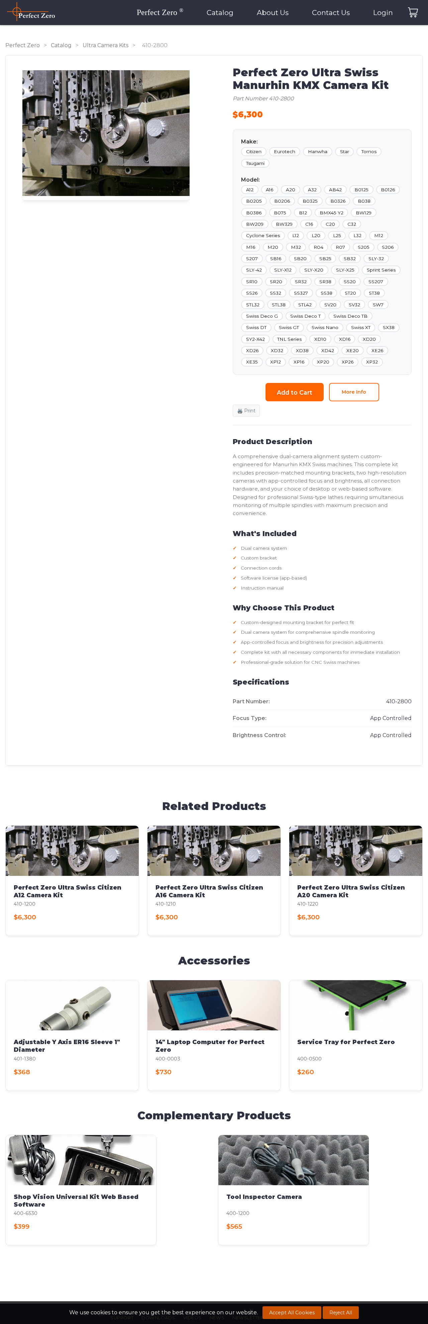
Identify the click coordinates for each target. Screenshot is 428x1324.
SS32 (275, 293)
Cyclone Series (263, 235)
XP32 (372, 362)
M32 (296, 247)
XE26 (377, 350)
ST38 (374, 293)
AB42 (335, 189)
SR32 (301, 281)
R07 (340, 247)
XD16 (344, 339)
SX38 (389, 327)
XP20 (323, 362)
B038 (364, 201)
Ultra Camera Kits (105, 45)
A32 (312, 189)
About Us (273, 12)
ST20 (350, 293)
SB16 (275, 258)
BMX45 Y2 (331, 212)
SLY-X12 (283, 270)
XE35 (252, 362)
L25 (337, 235)
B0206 (282, 201)
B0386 (253, 212)
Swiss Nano (325, 327)
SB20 (300, 258)
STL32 (252, 304)
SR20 (276, 281)
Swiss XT (360, 327)
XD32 (277, 350)
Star (344, 151)
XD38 (302, 350)
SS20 (350, 281)
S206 (388, 247)
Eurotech (284, 151)
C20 (330, 224)
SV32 (354, 304)
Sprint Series (381, 270)
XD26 (252, 350)
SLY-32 (376, 258)
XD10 (320, 339)
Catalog (220, 12)
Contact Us (331, 12)
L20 (316, 235)
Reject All (340, 1313)
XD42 (327, 350)
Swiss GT (289, 327)
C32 (351, 224)
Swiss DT (256, 327)
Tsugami (255, 163)
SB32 (350, 258)
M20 (273, 247)
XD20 (369, 339)
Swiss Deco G (262, 316)
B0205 (254, 201)
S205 (363, 247)
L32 (357, 235)
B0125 (361, 189)
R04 (318, 247)
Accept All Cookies (292, 1313)
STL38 (279, 304)
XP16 (299, 362)
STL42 (305, 304)
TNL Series (289, 339)
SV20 (330, 304)
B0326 (337, 201)
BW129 (363, 212)
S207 (252, 258)
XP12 (275, 362)
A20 (290, 189)
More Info (354, 392)
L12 (295, 235)
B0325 (310, 201)
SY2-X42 (255, 339)
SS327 (301, 293)
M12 (378, 235)
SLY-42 (254, 270)
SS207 (375, 281)
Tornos (369, 151)
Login (383, 12)
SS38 (326, 293)
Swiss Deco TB (350, 316)
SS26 (251, 293)
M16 (250, 247)
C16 (309, 224)
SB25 (325, 258)
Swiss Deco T (305, 316)
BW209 (254, 224)
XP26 (347, 362)
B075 (280, 212)
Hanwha (317, 151)
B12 (303, 212)
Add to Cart (294, 392)
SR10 (251, 281)
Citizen (253, 151)
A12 (249, 189)
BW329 (284, 224)
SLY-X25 (345, 270)
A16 (269, 189)
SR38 (325, 281)
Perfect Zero (22, 45)
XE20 (352, 350)
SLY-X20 (313, 270)
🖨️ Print (246, 411)
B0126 (388, 189)
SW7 (378, 304)
